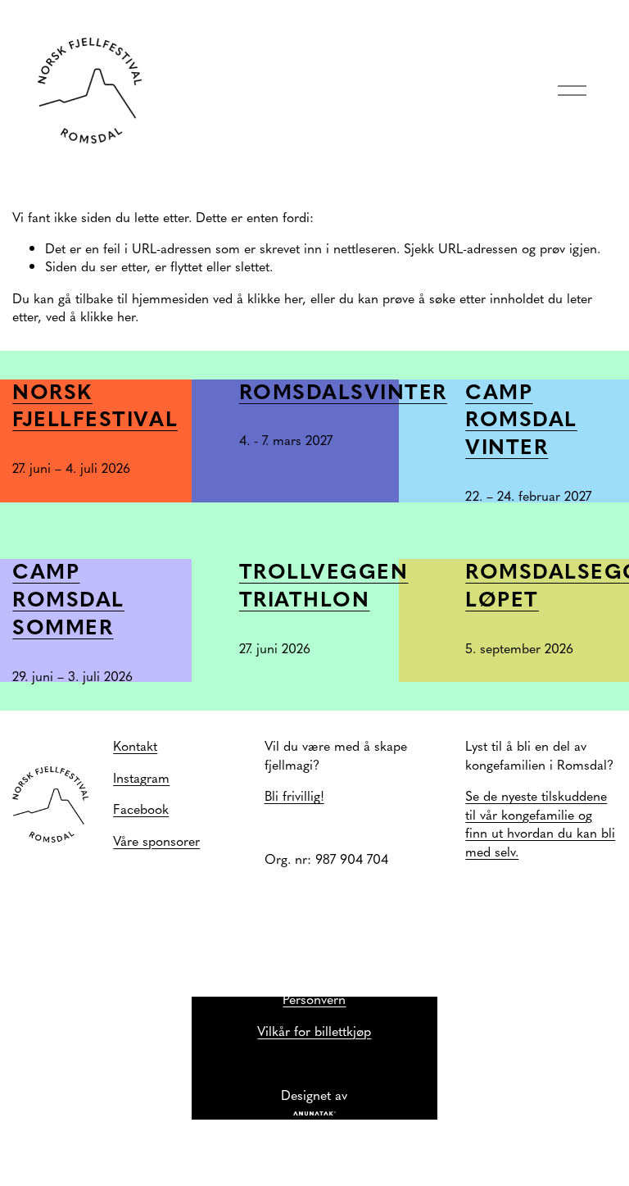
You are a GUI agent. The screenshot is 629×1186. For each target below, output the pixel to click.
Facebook (141, 808)
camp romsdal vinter (521, 419)
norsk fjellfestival (95, 405)
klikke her (274, 298)
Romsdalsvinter (343, 391)
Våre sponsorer (156, 840)
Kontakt (135, 745)
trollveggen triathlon (324, 584)
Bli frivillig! (294, 795)
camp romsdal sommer (68, 598)
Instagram (141, 777)
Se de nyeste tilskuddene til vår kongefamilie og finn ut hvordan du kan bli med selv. (540, 822)
